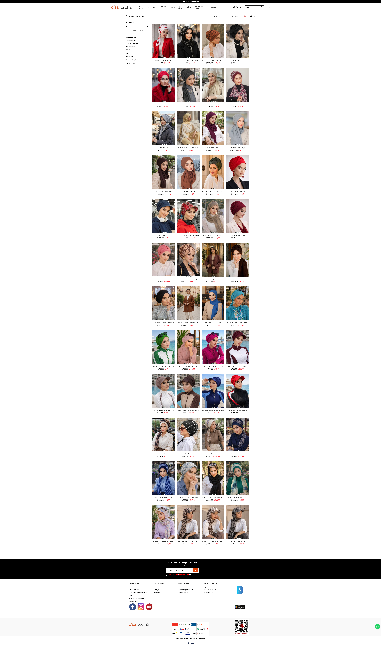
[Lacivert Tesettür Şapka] (163, 216)
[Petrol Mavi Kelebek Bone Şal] (213, 303)
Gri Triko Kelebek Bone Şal (237, 148)
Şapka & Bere (130, 63)
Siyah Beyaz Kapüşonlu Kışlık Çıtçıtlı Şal (188, 60)
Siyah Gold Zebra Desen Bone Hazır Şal (213, 497)
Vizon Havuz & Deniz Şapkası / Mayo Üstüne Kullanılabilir (163, 410)
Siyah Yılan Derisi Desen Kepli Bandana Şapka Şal (237, 541)
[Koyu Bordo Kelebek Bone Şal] (163, 172)
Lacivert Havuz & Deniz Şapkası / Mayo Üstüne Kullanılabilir (213, 410)
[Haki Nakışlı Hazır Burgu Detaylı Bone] (213, 172)
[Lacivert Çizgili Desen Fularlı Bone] (163, 478)
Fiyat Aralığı (130, 23)
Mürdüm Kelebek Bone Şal (213, 148)
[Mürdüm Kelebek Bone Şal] (213, 128)
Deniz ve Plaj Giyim (132, 60)
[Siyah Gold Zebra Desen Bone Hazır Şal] (213, 478)
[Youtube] (149, 607)
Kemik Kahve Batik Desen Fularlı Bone (163, 454)
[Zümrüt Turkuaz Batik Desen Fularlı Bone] (237, 478)
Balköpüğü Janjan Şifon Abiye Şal (213, 235)
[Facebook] (132, 607)
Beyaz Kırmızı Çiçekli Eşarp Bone (163, 60)
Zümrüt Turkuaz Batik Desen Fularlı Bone (237, 497)
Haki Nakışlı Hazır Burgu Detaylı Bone (213, 191)
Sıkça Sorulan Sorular (209, 590)
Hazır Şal (156, 590)
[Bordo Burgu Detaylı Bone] (237, 216)
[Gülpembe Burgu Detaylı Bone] (163, 260)
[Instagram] (140, 606)
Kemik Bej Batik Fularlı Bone (213, 454)
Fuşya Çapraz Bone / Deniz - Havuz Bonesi (213, 366)
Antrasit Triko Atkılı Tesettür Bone (188, 104)
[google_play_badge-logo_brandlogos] (239, 607)
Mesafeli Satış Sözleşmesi (137, 598)
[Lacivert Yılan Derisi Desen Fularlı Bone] (237, 434)
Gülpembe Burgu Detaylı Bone (163, 279)
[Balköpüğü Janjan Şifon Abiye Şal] (213, 216)
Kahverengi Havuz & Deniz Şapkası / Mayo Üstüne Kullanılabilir (188, 410)
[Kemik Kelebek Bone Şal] (213, 85)
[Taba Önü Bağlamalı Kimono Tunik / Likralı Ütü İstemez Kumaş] (188, 303)
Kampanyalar (131, 37)
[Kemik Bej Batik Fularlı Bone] (213, 434)
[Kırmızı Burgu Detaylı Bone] (237, 172)
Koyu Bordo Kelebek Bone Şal (163, 191)
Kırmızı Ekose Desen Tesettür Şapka (188, 235)
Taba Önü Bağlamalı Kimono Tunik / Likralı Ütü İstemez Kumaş (188, 323)
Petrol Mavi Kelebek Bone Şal (213, 323)
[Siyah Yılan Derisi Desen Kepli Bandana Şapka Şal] (237, 522)
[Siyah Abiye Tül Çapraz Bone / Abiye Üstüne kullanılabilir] (163, 303)
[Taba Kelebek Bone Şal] (188, 172)
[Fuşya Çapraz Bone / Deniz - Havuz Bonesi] (213, 347)
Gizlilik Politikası (134, 590)
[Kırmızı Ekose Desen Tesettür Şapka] (188, 216)
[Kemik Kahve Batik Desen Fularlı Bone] (163, 434)
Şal (127, 53)
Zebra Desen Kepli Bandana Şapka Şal (188, 541)
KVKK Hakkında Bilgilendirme (138, 592)
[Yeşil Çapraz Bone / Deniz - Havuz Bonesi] (163, 347)
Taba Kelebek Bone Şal (188, 191)
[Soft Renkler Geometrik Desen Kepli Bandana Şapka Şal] (163, 522)
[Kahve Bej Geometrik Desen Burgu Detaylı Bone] (188, 260)
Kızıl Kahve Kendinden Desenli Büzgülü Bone (213, 60)
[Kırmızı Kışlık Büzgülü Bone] (163, 85)
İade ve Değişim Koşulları (186, 590)
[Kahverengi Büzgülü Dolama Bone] (237, 260)
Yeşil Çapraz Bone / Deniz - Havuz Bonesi (163, 366)
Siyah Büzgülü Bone (238, 60)
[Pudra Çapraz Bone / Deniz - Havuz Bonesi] (188, 347)
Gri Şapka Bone (163, 148)
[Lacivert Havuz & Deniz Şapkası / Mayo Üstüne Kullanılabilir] (213, 391)
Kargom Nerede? (208, 592)
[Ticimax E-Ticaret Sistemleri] (190, 643)
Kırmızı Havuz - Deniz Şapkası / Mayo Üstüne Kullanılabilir (237, 410)
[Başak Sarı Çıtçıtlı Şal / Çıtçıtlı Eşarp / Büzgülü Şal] (188, 128)
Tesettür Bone (131, 56)
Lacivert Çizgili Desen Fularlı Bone (163, 497)
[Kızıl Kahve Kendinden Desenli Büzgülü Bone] (213, 41)
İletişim (131, 595)
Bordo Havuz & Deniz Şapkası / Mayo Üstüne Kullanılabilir (237, 366)
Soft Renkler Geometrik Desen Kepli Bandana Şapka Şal (163, 541)
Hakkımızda (133, 587)
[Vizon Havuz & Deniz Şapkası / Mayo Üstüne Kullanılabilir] (163, 391)
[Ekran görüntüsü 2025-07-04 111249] (242, 627)
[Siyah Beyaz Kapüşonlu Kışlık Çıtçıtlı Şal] (188, 41)
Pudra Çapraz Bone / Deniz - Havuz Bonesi (188, 366)
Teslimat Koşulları (183, 587)
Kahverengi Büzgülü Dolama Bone (237, 279)
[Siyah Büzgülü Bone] (237, 41)
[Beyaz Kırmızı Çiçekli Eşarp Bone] (163, 41)
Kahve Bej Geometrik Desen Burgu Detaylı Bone (188, 279)
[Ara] (261, 7)
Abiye (128, 49)
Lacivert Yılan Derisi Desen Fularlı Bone (237, 454)
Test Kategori (130, 46)
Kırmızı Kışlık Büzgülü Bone (163, 104)
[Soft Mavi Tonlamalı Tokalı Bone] (188, 478)
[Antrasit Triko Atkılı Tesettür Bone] (188, 85)
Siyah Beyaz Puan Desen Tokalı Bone (188, 454)
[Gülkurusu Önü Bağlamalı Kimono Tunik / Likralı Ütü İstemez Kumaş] (213, 260)
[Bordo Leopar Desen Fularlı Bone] (237, 85)
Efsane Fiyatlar (131, 40)
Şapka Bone (157, 592)
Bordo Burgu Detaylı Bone (237, 235)
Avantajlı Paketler (132, 43)
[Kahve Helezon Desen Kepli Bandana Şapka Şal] (213, 522)
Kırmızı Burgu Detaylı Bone (237, 191)
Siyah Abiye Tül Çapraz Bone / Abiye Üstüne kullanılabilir (163, 323)
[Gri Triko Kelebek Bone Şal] (237, 128)
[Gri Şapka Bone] (163, 128)
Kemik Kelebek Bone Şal (213, 104)
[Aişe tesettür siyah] (139, 624)
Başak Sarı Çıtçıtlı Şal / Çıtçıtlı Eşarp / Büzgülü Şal (188, 148)
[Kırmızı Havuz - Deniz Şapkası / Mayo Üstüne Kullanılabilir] (237, 391)
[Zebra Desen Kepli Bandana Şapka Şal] (188, 522)
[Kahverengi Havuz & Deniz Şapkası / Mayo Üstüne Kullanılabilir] (188, 391)
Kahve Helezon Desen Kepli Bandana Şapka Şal (213, 541)
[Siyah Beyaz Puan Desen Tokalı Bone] (188, 434)
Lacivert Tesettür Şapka (163, 235)
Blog (204, 587)
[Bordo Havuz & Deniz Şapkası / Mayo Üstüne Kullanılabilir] (237, 347)
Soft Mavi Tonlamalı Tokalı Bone (188, 497)
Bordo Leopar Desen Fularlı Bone (237, 104)
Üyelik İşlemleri (183, 592)
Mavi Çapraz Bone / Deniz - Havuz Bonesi (237, 323)
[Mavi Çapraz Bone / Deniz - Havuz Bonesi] (237, 303)
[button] (162, 57)
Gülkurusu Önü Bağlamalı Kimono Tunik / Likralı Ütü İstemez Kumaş (213, 279)
